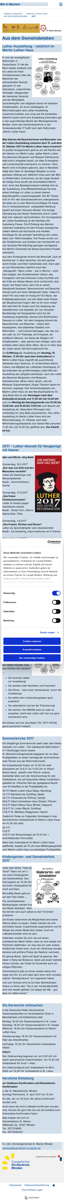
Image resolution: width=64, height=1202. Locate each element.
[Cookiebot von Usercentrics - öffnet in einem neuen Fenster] (48, 542)
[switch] (56, 602)
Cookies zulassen (32, 641)
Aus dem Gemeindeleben (15, 16)
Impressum (15, 1185)
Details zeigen (47, 632)
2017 (34, 16)
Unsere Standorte (13, 14)
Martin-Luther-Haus (36, 14)
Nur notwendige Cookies (32, 657)
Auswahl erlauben (32, 649)
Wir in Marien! (10, 4)
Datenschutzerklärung (37, 1185)
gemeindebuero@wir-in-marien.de (21, 1148)
